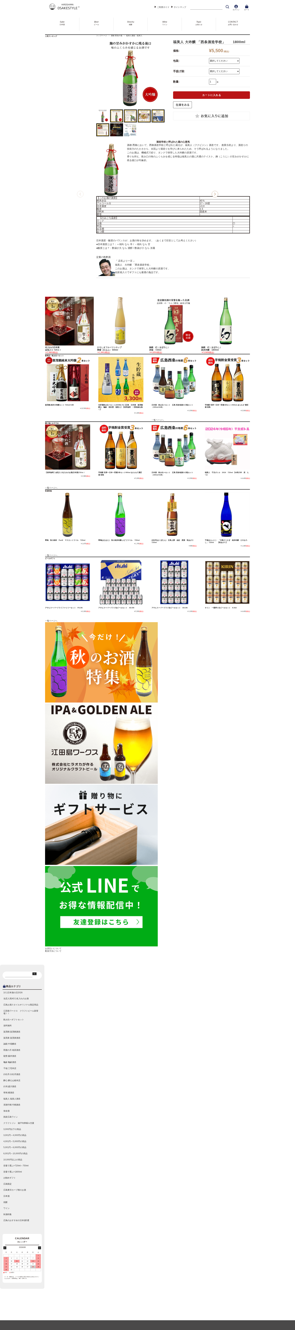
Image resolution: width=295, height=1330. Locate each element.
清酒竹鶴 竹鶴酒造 (11, 1105)
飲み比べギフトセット (13, 1019)
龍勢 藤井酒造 (9, 1056)
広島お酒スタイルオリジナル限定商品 (20, 1005)
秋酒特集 (7, 1214)
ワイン (6, 1208)
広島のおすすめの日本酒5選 (16, 1220)
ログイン (236, 10)
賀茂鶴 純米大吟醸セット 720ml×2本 (59, 405)
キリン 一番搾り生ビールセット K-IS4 (221, 608)
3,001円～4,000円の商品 (14, 1135)
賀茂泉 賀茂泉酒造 (11, 1038)
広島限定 (7, 1184)
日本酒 (6, 1196)
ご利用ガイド (163, 7)
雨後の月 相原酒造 (11, 1050)
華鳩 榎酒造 (8, 1092)
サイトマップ (180, 7)
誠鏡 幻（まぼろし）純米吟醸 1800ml (211, 348)
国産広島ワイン (10, 1117)
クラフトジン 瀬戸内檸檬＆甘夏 (18, 1123)
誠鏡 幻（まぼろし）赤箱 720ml (159, 348)
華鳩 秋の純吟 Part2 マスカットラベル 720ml (65, 540)
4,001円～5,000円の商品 (14, 1141)
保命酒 (6, 1111)
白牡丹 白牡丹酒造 (11, 1074)
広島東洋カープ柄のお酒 (14, 1190)
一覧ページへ (158, 420)
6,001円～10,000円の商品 (15, 1153)
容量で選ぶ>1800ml (12, 1172)
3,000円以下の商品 (12, 1129)
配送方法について (53, 951)
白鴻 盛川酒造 (9, 1086)
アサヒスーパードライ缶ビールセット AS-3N (169, 608)
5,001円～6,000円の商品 (14, 1147)
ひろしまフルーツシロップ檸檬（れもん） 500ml (109, 348)
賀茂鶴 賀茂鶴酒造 (11, 1032)
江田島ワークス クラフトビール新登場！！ (20, 1012)
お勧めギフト (9, 1178)
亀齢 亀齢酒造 (9, 1062)
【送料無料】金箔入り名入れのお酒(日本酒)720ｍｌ (65, 472)
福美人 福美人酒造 (11, 1099)
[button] (215, 194)
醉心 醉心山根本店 (11, 1080)
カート (246, 10)
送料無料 (7, 1025)
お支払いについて (53, 948)
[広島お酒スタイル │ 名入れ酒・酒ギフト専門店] (64, 9)
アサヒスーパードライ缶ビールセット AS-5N (116, 608)
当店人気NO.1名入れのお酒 (16, 998)
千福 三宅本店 (9, 1068)
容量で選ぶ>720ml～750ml (16, 1165)
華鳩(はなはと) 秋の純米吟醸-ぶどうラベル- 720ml (119, 540)
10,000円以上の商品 (12, 1159)
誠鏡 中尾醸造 (9, 1044)
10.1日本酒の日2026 (13, 992)
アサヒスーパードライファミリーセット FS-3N (63, 608)
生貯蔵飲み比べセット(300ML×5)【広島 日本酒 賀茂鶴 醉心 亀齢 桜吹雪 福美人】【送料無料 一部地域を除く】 (121, 407)
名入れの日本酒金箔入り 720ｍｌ (53, 348)
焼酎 (5, 1202)
